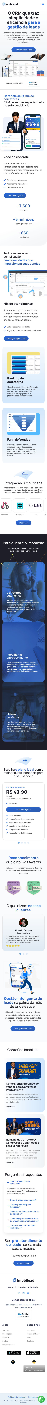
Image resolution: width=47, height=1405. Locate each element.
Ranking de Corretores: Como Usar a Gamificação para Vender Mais (22, 1143)
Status (5, 1341)
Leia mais (10, 1106)
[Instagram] (19, 1293)
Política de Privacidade (16, 1397)
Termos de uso (33, 1397)
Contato (30, 1341)
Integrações (7, 1334)
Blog (28, 1337)
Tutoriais (5, 1330)
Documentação (8, 1344)
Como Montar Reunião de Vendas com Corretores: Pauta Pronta (22, 1087)
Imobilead (30, 1330)
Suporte (5, 1337)
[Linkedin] (23, 1293)
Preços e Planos (33, 1334)
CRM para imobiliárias (16, 662)
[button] (43, 4)
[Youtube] (28, 1293)
